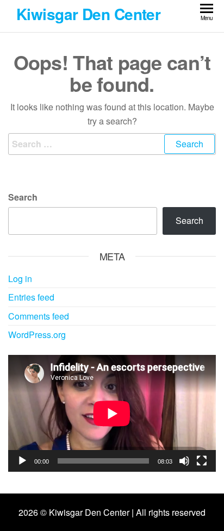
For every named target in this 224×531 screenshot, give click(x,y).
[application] (112, 413)
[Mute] (184, 460)
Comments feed (38, 316)
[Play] (22, 460)
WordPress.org (37, 334)
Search (23, 197)
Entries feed (31, 297)
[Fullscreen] (201, 460)
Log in (20, 278)
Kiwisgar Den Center (88, 14)
